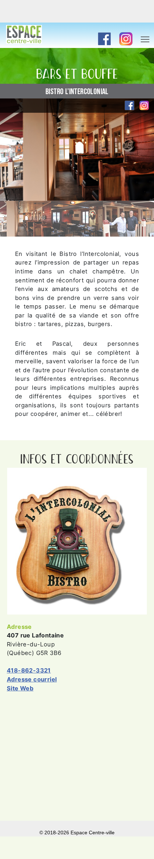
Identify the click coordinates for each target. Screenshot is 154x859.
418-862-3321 (29, 670)
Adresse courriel (32, 679)
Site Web (20, 688)
